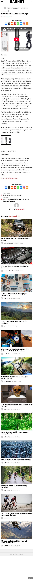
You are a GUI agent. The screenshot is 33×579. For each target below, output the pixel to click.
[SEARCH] (31, 1)
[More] (27, 23)
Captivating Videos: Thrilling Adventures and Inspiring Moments (14, 433)
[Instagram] (24, 23)
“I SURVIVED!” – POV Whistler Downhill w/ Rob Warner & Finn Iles (14, 377)
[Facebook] (6, 23)
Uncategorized (14, 216)
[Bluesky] (21, 23)
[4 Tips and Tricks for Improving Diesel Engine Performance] (16, 256)
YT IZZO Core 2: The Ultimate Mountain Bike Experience (14, 322)
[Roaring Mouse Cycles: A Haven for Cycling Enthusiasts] (16, 475)
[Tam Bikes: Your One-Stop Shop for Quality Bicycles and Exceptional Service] (16, 503)
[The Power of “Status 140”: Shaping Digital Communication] (16, 283)
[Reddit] (12, 23)
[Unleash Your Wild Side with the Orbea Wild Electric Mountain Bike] (16, 530)
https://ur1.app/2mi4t (6, 17)
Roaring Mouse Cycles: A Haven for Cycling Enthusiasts (14, 486)
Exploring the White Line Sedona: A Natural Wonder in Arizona (16, 405)
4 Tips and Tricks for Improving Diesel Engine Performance (15, 267)
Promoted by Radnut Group (9, 178)
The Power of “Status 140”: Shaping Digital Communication (14, 294)
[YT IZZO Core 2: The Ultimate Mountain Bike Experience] (16, 311)
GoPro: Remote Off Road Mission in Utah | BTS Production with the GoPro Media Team (15, 350)
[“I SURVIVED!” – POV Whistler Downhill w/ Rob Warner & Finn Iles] (16, 366)
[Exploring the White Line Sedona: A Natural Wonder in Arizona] (16, 394)
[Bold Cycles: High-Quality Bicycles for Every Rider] (16, 449)
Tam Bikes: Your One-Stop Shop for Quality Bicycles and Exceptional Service (16, 514)
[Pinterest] (15, 23)
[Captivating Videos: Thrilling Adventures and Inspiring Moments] (16, 421)
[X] (9, 23)
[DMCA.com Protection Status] (16, 578)
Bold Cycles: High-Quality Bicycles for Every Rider (16, 460)
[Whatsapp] (18, 23)
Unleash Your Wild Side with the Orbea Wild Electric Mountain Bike (14, 542)
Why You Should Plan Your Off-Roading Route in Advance (15, 239)
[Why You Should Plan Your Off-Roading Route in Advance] (16, 228)
